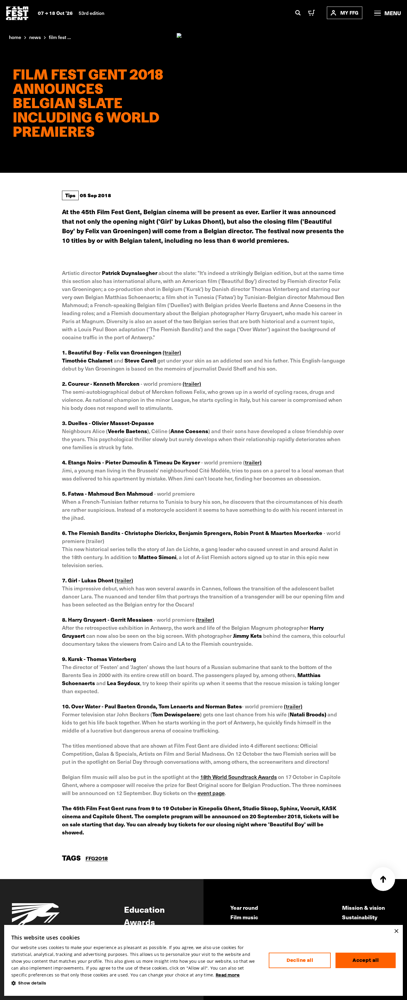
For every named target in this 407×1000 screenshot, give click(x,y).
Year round (244, 907)
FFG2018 (97, 858)
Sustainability (360, 917)
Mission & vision (363, 907)
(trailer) (172, 352)
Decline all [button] (300, 960)
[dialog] (203, 960)
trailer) (253, 462)
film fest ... (60, 37)
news (35, 37)
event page (211, 793)
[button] (135, 983)
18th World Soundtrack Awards (238, 776)
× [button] (396, 931)
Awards (139, 922)
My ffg (349, 12)
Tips (70, 195)
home (15, 37)
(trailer (123, 580)
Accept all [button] (365, 960)
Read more (228, 975)
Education (144, 909)
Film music (244, 917)
